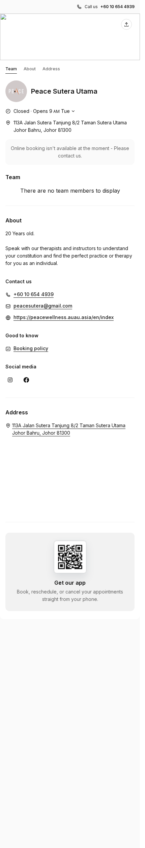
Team (11, 68)
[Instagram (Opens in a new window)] (10, 380)
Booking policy (30, 348)
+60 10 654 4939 (117, 6)
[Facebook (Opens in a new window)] (26, 380)
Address (51, 68)
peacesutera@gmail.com (42, 306)
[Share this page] (126, 24)
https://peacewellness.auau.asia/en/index (63, 317)
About (30, 68)
